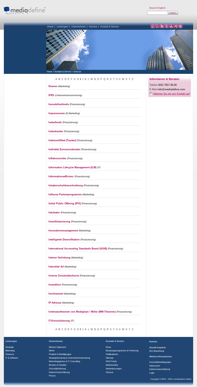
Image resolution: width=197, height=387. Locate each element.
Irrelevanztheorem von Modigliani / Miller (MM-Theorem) (82, 311)
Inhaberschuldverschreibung (65, 185)
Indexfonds (55, 122)
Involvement (55, 293)
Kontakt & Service (109, 26)
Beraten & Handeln (57, 365)
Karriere (93, 26)
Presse (52, 376)
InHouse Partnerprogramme (65, 194)
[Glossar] (176, 27)
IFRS (51, 95)
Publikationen (112, 354)
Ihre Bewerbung (156, 351)
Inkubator (54, 212)
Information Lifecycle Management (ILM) (72, 167)
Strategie (9, 347)
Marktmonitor (112, 365)
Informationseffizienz (61, 176)
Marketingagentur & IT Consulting (64, 361)
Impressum (154, 366)
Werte (51, 350)
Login (151, 373)
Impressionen (56, 113)
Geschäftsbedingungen (160, 362)
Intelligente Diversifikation (64, 239)
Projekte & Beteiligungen (60, 354)
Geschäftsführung (57, 368)
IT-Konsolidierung (59, 320)
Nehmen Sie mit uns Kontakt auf (171, 93)
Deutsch (153, 8)
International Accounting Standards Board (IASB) (77, 248)
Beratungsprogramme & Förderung (122, 350)
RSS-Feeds (111, 361)
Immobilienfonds (58, 104)
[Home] (153, 27)
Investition (54, 284)
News (108, 347)
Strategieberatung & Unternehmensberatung (69, 358)
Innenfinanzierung (59, 221)
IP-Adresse (54, 302)
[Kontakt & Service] (180, 27)
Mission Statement (57, 347)
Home (50, 26)
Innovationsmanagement (63, 230)
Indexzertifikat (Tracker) (62, 140)
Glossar (77, 71)
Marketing (10, 350)
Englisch (162, 8)
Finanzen (9, 354)
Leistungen (62, 26)
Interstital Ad (56, 266)
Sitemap (109, 358)
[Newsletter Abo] (167, 27)
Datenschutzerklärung (59, 372)
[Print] (157, 27)
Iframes (52, 86)
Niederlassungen (114, 368)
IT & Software (11, 358)
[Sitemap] (171, 27)
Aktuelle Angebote (157, 347)
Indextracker (55, 131)
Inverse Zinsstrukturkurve (63, 275)
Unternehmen (78, 26)
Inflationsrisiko (57, 158)
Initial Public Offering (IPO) (64, 203)
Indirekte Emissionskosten (64, 149)
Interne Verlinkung (59, 257)
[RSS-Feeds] (162, 27)
